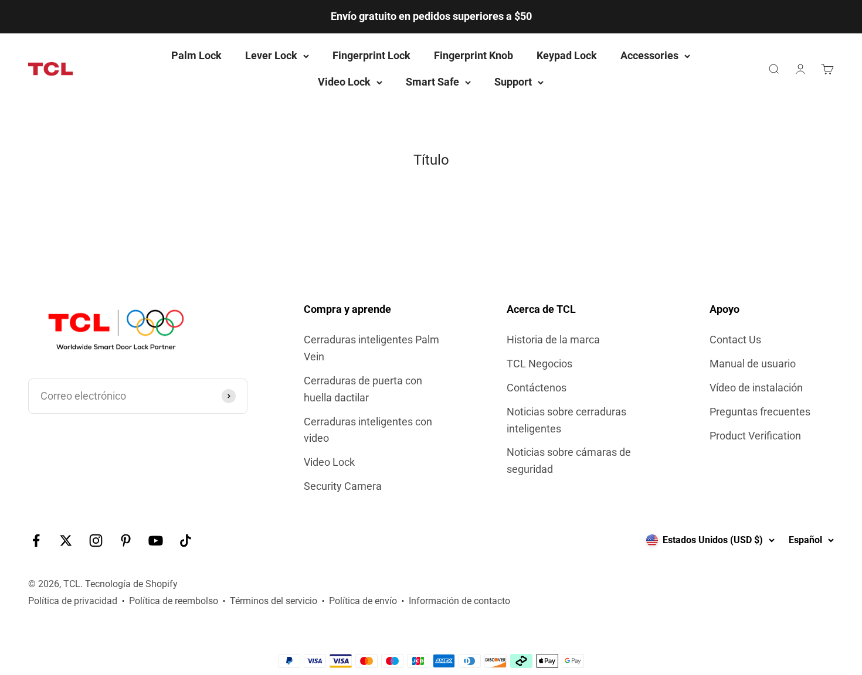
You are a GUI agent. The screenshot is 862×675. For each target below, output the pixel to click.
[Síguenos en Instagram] (96, 540)
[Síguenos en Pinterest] (126, 540)
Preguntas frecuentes (760, 411)
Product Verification (755, 435)
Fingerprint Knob (473, 55)
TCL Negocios (539, 363)
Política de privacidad (72, 600)
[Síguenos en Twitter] (66, 540)
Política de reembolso (173, 600)
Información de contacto (459, 600)
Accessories (649, 55)
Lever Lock (271, 55)
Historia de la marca (553, 339)
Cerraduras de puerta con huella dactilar (363, 389)
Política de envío (363, 600)
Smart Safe (432, 82)
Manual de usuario (753, 363)
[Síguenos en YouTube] (156, 540)
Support (513, 82)
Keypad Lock (567, 55)
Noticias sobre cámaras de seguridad (569, 460)
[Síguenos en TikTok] (186, 540)
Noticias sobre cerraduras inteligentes (566, 420)
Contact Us (735, 339)
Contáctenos (536, 387)
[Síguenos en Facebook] (36, 540)
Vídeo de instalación (756, 387)
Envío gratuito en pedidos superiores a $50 (431, 16)
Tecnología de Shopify (131, 583)
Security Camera (343, 486)
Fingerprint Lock (371, 55)
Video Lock (344, 82)
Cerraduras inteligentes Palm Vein (371, 348)
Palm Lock (196, 55)
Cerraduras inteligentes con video (368, 430)
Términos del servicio (273, 600)
